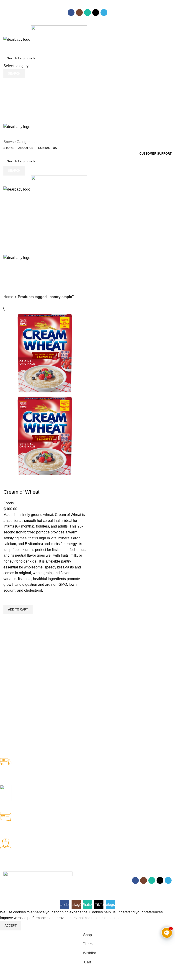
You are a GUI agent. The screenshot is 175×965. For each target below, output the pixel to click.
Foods (8, 503)
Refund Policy (14, 897)
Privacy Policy (40, 897)
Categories (14, 286)
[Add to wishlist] (9, 599)
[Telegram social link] (103, 12)
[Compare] (9, 483)
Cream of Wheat (21, 492)
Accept (11, 925)
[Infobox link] (84, 771)
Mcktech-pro (67, 887)
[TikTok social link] (95, 12)
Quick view (9, 620)
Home (8, 297)
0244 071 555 (25, 7)
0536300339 (58, 7)
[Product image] (44, 435)
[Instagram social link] (79, 12)
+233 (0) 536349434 (81, 23)
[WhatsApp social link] (87, 12)
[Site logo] (17, 39)
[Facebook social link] (71, 12)
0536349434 (89, 7)
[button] (18, 609)
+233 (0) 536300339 (34, 23)
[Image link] (37, 874)
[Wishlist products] (87, 91)
